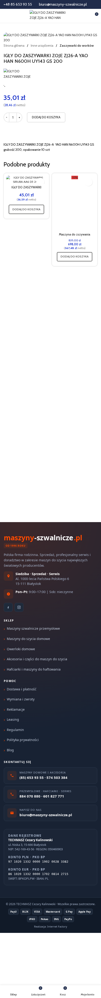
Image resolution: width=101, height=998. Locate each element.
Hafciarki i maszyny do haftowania (34, 669)
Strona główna (14, 45)
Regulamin (15, 729)
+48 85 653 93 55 (18, 4)
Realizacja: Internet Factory (50, 926)
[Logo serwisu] (51, 15)
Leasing (13, 719)
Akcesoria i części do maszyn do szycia (37, 659)
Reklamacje (16, 709)
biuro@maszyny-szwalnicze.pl (63, 4)
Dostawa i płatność (21, 689)
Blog (10, 750)
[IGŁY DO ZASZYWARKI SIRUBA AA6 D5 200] (26, 180)
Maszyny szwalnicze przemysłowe (33, 628)
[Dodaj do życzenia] (40, 182)
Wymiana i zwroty (21, 699)
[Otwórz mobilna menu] (5, 16)
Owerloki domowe (21, 649)
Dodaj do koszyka (46, 117)
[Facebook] (8, 607)
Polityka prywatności (23, 740)
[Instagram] (19, 607)
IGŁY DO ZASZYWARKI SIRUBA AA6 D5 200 (26, 189)
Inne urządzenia (42, 45)
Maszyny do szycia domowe (28, 638)
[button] (26, 209)
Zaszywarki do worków (77, 45)
